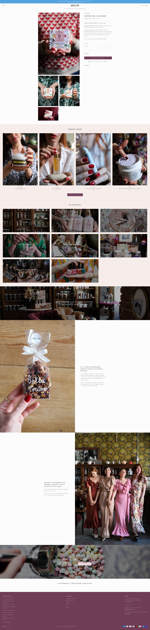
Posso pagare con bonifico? (9, 604)
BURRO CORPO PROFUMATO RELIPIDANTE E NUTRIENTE (130, 188)
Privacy (67, 607)
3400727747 (127, 613)
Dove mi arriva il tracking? (8, 598)
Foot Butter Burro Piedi (20, 188)
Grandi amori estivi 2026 (80, 8)
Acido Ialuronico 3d (56, 188)
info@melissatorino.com (130, 609)
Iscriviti (85, 564)
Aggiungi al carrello (98, 58)
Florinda (87, 13)
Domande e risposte (70, 598)
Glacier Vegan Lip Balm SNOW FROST (93, 188)
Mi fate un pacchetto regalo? (9, 610)
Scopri (26, 222)
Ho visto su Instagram (69, 8)
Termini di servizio (70, 601)
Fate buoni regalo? (7, 622)
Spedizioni (68, 603)
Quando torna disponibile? (8, 612)
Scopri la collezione (75, 194)
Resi (67, 605)
